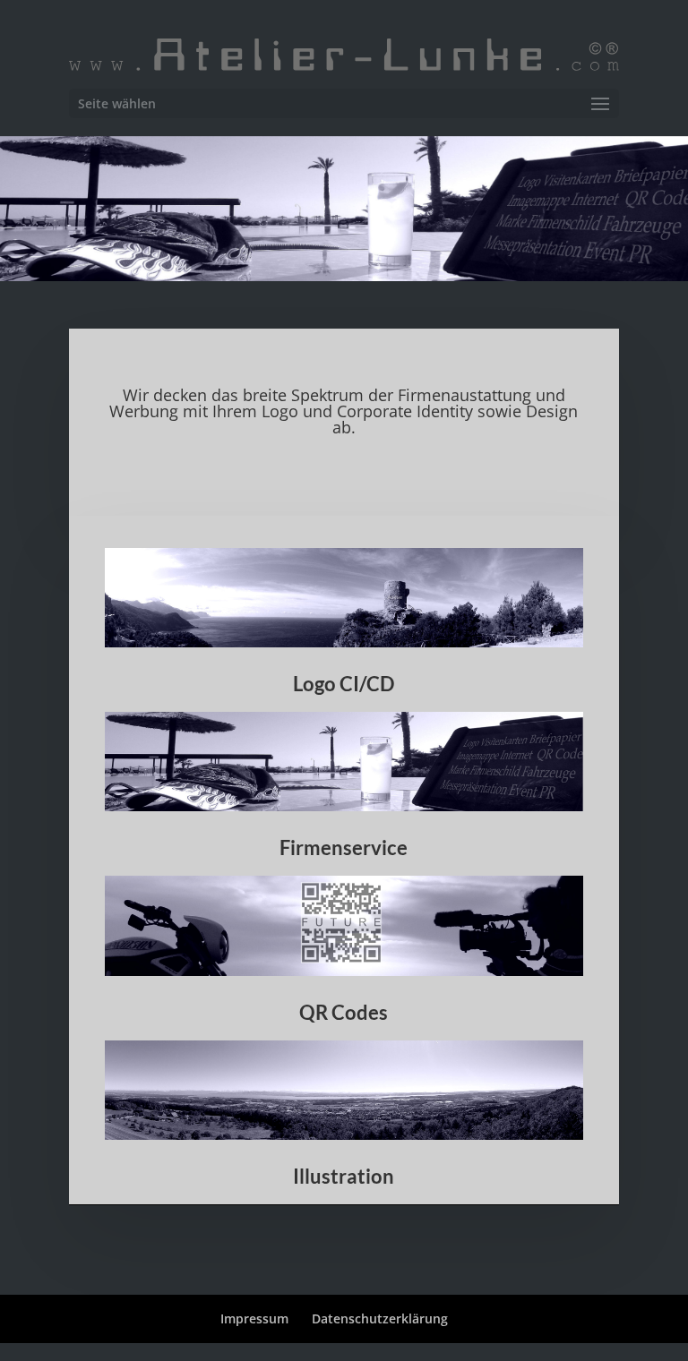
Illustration (343, 1176)
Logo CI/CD (343, 684)
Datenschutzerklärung (380, 1318)
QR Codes (343, 1012)
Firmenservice (344, 847)
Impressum (254, 1318)
